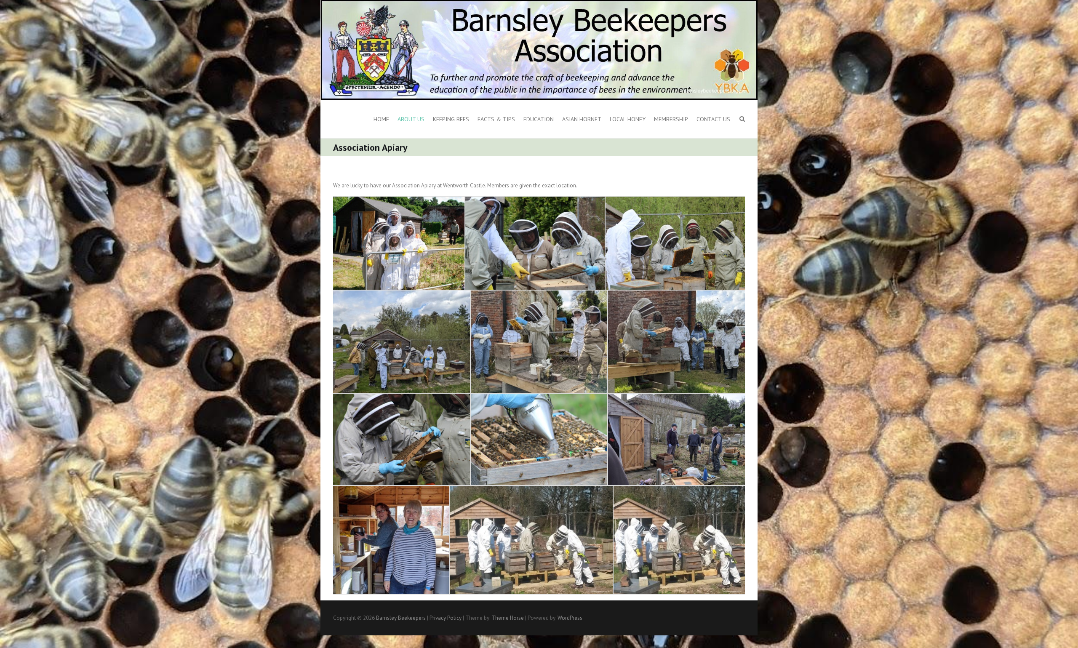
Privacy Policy (446, 617)
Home (381, 119)
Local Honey (628, 119)
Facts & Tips (496, 119)
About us (411, 119)
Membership (671, 119)
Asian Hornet (581, 119)
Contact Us (713, 119)
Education (538, 119)
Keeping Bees (451, 119)
